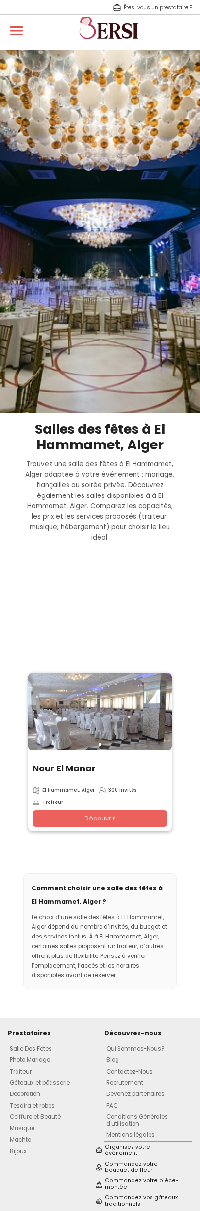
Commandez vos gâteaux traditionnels (141, 1201)
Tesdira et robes (32, 1105)
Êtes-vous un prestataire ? (158, 7)
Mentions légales (130, 1135)
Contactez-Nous (129, 1071)
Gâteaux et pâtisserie (40, 1083)
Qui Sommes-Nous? (135, 1049)
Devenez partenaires (135, 1094)
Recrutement (124, 1083)
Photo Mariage (30, 1060)
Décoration (25, 1094)
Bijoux (18, 1151)
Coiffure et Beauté (35, 1117)
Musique (22, 1128)
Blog (112, 1060)
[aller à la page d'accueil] (108, 44)
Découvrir (99, 818)
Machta (21, 1139)
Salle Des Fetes (31, 1049)
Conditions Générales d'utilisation (137, 1120)
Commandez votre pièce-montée (142, 1184)
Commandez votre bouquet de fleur (131, 1167)
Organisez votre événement (127, 1150)
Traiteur (21, 1071)
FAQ (111, 1105)
